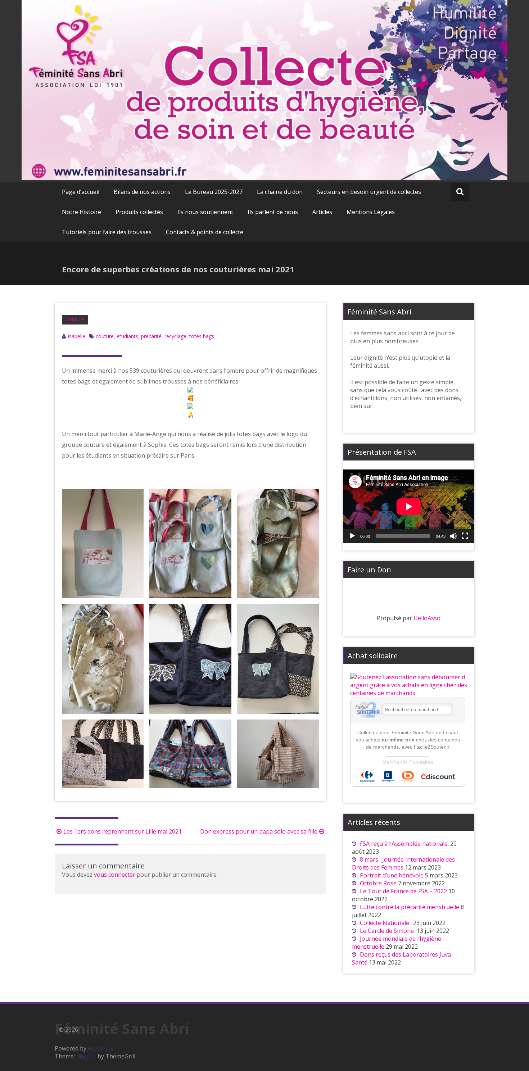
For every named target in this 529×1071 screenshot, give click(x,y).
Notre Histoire (81, 212)
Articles (322, 212)
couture (105, 336)
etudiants (127, 336)
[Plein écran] (465, 536)
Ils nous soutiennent (205, 212)
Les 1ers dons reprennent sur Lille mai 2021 (122, 831)
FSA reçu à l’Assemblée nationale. (404, 844)
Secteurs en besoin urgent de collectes (369, 192)
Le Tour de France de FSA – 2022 (403, 891)
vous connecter (114, 875)
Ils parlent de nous (273, 212)
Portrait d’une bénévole (392, 875)
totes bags (201, 336)
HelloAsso (426, 618)
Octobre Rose (378, 883)
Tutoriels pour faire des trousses (107, 232)
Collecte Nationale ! (386, 923)
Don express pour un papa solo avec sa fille (258, 831)
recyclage (175, 336)
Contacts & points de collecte (204, 232)
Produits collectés (139, 212)
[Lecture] (352, 536)
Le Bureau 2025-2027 (214, 192)
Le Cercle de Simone (387, 931)
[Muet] (453, 536)
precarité (151, 336)
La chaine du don (280, 192)
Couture (74, 319)
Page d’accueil (80, 192)
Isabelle (76, 336)
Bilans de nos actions (142, 192)
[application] (408, 506)
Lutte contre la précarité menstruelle (409, 907)
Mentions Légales (371, 212)
